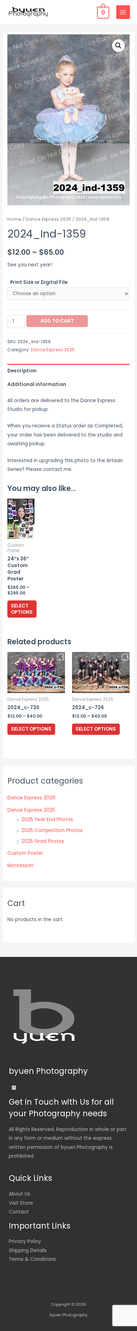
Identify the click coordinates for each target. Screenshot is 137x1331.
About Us (19, 1194)
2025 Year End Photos (47, 819)
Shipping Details (28, 1250)
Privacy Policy (25, 1241)
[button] (118, 45)
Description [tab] (22, 370)
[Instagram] (14, 1088)
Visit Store (21, 1203)
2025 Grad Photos (42, 841)
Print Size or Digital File (38, 282)
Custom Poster (25, 853)
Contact (19, 1212)
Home (14, 219)
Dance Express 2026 (31, 797)
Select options (22, 609)
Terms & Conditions (32, 1259)
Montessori (20, 865)
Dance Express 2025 (48, 219)
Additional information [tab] (36, 384)
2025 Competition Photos (52, 830)
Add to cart (57, 321)
